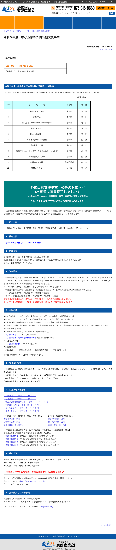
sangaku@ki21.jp (47, 507)
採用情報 (74, 13)
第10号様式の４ (11, 445)
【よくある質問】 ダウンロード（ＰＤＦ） (22, 408)
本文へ (84, 2)
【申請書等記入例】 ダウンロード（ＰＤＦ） (23, 405)
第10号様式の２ (11, 439)
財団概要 (55, 13)
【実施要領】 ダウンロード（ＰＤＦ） (20, 396)
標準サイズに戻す (107, 2)
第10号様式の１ (11, 436)
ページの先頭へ (106, 525)
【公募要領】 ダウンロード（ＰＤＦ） (20, 399)
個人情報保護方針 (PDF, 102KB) (66, 536)
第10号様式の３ (11, 442)
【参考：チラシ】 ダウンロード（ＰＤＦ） (22, 411)
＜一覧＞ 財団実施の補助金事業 (37, 31)
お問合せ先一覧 (106, 8)
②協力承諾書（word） (13, 422)
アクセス (65, 13)
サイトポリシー (43, 536)
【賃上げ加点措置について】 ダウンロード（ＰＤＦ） (26, 402)
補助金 (19, 31)
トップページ (9, 31)
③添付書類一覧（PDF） (14, 425)
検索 (111, 13)
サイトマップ (85, 13)
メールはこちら (106, 49)
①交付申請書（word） (13, 419)
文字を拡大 (93, 2)
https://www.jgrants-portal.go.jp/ (32, 481)
